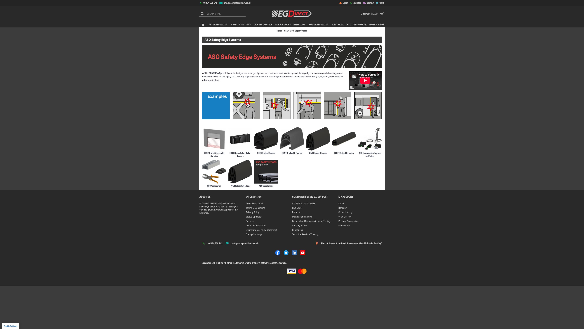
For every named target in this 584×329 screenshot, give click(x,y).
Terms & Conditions (255, 207)
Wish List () (344, 216)
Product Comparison (348, 221)
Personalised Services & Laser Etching (311, 221)
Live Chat (296, 207)
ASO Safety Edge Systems (295, 30)
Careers (250, 221)
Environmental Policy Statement (261, 230)
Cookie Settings (10, 326)
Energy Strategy (254, 234)
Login (341, 203)
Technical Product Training (305, 234)
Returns (296, 212)
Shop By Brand (299, 225)
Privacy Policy (252, 212)
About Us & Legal (254, 203)
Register (342, 207)
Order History (345, 212)
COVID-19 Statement (256, 225)
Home (279, 30)
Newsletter (344, 225)
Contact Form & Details (303, 203)
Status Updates (253, 216)
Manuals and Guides (302, 216)
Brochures (297, 230)
